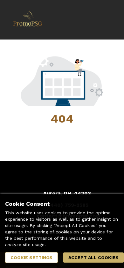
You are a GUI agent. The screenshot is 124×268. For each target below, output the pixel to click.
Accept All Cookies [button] (93, 257)
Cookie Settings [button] (31, 257)
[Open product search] (94, 19)
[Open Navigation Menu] (106, 19)
